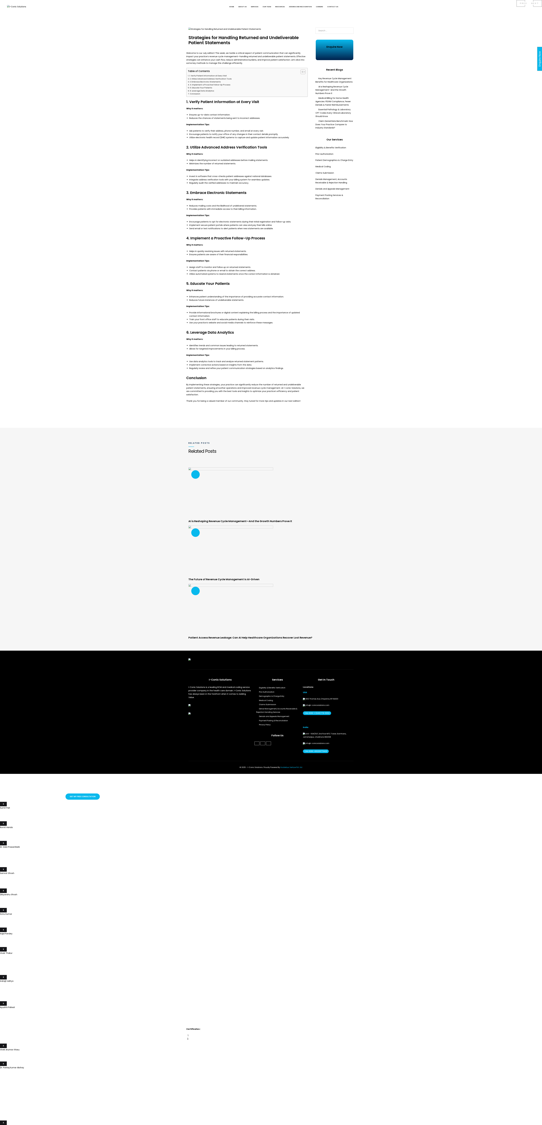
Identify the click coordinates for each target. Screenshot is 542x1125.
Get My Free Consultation (83, 796)
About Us (242, 7)
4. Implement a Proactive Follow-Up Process (210, 85)
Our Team (267, 7)
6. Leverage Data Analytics (202, 91)
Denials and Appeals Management (332, 188)
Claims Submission (324, 172)
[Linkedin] (262, 743)
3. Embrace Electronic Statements (205, 82)
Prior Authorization (324, 154)
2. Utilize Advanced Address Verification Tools (211, 79)
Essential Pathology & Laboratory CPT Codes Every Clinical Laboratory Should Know (333, 113)
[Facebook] (256, 743)
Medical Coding (323, 166)
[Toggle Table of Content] (301, 71)
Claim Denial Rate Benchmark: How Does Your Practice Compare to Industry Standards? (334, 124)
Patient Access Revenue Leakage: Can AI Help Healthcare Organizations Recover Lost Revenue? (250, 637)
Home (231, 7)
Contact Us (332, 7)
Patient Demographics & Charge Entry (334, 160)
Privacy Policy (265, 724)
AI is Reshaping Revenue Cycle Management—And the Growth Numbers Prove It (331, 90)
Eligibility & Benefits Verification (330, 147)
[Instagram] (268, 743)
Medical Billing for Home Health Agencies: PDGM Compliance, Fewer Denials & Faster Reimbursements (333, 101)
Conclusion (195, 94)
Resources (280, 7)
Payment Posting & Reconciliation (273, 720)
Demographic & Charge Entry (271, 696)
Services (254, 7)
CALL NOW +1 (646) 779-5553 (317, 713)
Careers (319, 7)
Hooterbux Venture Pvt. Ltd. (291, 767)
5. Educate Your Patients (201, 88)
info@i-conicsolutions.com (317, 705)
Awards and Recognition (300, 7)
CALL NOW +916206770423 (316, 751)
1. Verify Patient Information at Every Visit (208, 76)
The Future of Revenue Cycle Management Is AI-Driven (223, 579)
